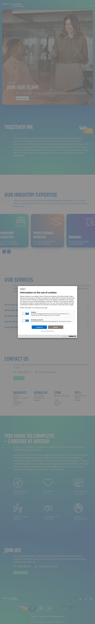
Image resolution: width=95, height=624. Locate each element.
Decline (55, 327)
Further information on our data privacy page (33, 307)
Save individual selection (47, 331)
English (22, 289)
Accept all (39, 327)
